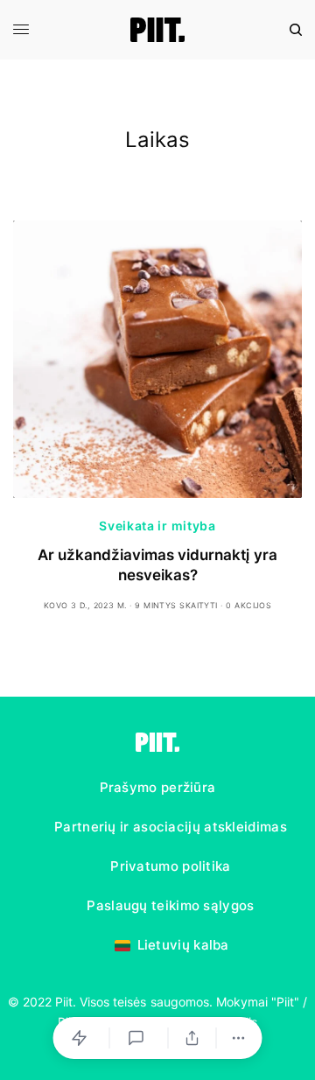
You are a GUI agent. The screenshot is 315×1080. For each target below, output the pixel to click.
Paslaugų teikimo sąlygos (170, 905)
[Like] (82, 1038)
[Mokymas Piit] (158, 30)
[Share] (192, 1038)
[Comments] (139, 1038)
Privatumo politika (170, 866)
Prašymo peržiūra (158, 787)
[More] (239, 1038)
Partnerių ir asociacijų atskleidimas (170, 826)
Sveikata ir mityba (157, 525)
